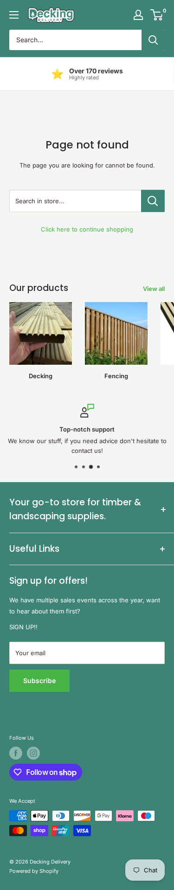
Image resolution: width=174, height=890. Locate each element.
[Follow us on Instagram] (33, 753)
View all (154, 288)
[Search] (153, 40)
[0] (157, 14)
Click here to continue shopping (87, 229)
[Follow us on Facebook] (15, 753)
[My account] (138, 15)
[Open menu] (14, 15)
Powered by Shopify (33, 871)
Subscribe (39, 680)
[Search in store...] (153, 201)
